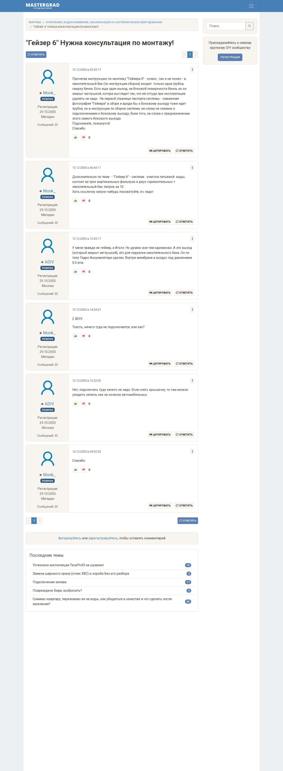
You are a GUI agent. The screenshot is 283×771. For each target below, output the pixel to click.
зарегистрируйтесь (103, 538)
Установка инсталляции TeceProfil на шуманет (68, 565)
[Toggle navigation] (251, 6)
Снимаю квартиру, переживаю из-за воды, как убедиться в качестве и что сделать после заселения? (102, 601)
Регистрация (230, 57)
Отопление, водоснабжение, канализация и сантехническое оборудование (104, 22)
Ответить (37, 54)
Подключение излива (50, 582)
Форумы (35, 22)
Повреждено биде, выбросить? (57, 590)
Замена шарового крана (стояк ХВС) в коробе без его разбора (81, 574)
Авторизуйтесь (69, 538)
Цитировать (161, 150)
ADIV (49, 261)
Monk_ (49, 92)
